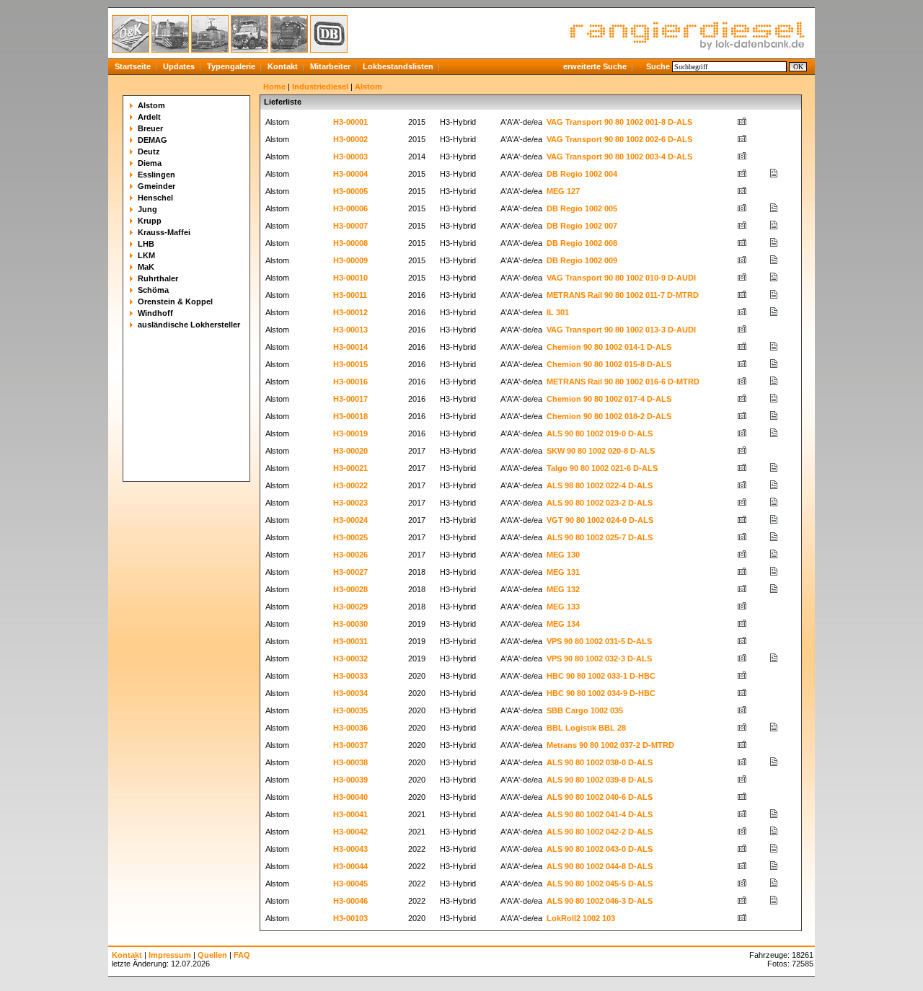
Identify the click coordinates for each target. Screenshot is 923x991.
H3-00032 (350, 658)
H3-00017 (350, 399)
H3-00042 (350, 831)
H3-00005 (350, 191)
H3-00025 (350, 537)
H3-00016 (350, 381)
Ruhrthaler (158, 278)
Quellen (212, 955)
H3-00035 (350, 710)
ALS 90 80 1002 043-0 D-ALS (600, 849)
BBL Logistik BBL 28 (586, 727)
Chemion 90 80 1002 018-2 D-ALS (609, 416)
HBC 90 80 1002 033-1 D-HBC (601, 675)
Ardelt (149, 117)
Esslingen (156, 174)
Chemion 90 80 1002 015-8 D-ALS (609, 364)
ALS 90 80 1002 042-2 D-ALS (600, 831)
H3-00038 (350, 762)
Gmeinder (156, 186)
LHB (146, 243)
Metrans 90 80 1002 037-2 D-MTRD (610, 745)
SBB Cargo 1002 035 (585, 710)
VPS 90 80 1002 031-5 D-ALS (599, 641)
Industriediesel (320, 86)
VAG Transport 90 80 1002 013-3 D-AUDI (621, 329)
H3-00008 (350, 243)
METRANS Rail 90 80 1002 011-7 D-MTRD (623, 295)
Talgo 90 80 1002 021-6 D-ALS (602, 468)
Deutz (149, 151)
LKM (146, 255)
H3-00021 (350, 468)
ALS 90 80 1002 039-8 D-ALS (600, 779)
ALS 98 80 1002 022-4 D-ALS (600, 485)
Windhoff (155, 313)
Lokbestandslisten (398, 66)
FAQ (242, 955)
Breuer (150, 128)
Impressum (170, 955)
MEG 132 (563, 589)
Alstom (151, 105)
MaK (146, 267)
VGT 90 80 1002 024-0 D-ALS (600, 520)
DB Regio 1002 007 (582, 225)
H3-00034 (350, 693)
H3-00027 (350, 572)
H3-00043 (350, 849)
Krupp (150, 220)
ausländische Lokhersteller (189, 324)
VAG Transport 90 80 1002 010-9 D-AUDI (621, 277)
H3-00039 (350, 779)
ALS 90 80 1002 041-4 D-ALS (600, 814)
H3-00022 (350, 485)
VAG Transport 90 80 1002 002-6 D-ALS (619, 139)
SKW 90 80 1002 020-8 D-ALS (601, 450)
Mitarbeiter (330, 66)
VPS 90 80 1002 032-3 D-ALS (599, 658)
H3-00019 (350, 433)
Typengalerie (231, 66)
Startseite (133, 66)
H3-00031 (350, 641)
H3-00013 (350, 329)
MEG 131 (563, 572)
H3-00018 (350, 416)
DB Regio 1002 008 (582, 243)
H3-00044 (350, 866)
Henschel (155, 197)
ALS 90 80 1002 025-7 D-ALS (600, 537)
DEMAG (152, 140)
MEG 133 (563, 606)
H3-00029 (350, 606)
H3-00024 (350, 520)
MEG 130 (563, 554)
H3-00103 (350, 918)
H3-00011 (350, 295)
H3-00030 (350, 624)
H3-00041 (350, 814)
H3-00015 (350, 364)
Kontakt (283, 66)
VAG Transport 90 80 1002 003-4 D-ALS (619, 156)
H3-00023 (350, 502)
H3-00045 (350, 883)
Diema (150, 163)
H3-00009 (350, 260)
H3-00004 (350, 173)
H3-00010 (350, 277)
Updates (179, 66)
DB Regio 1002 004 (582, 173)
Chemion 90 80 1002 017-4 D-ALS (609, 399)
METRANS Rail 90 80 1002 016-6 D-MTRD (623, 381)
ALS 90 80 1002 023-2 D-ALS (600, 502)
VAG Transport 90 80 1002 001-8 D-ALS (619, 122)
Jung (147, 209)
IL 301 (558, 312)
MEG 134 (563, 624)
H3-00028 (350, 589)
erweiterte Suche (595, 66)
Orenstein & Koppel (175, 301)
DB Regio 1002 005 (582, 208)
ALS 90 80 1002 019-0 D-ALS (600, 433)
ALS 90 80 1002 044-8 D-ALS (600, 866)
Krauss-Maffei (164, 232)
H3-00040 (350, 797)
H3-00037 (350, 745)
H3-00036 (350, 727)
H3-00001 (350, 122)
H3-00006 (350, 208)
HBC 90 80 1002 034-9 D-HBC (601, 693)
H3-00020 (350, 450)
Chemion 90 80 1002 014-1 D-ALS (609, 347)
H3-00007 (350, 225)
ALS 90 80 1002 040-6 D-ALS (600, 797)
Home (274, 86)
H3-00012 (350, 312)
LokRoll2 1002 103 (581, 918)
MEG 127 (563, 191)
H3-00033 (350, 675)
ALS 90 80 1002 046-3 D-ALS (600, 901)
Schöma (153, 290)
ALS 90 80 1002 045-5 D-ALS (600, 883)
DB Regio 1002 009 (582, 260)
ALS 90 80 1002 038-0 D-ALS (600, 762)
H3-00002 (350, 139)
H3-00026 (350, 554)
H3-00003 (350, 156)
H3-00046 (350, 901)
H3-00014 (350, 347)
